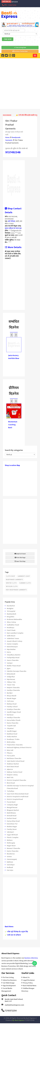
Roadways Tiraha (13, 739)
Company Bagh (12, 804)
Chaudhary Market (13, 654)
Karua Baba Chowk (13, 720)
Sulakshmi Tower (13, 638)
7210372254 (11, 1011)
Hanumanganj (12, 859)
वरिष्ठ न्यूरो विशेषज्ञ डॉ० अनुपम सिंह (17, 931)
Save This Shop (20, 561)
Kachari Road (11, 818)
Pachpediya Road (13, 657)
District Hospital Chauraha (16, 780)
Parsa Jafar (11, 755)
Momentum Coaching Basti (12, 424)
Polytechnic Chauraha (15, 744)
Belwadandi (11, 674)
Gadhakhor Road (13, 624)
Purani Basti (11, 802)
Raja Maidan (11, 649)
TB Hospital (11, 611)
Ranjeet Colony (12, 774)
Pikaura (9, 753)
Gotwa (9, 856)
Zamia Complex (12, 644)
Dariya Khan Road (13, 821)
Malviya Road (11, 704)
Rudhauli (10, 867)
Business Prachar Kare (21, 51)
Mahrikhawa (11, 813)
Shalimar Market (13, 763)
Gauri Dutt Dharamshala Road (17, 793)
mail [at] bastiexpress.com (14, 1005)
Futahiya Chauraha (13, 709)
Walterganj (11, 843)
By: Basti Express (18, 1020)
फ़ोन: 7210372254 (10, 5)
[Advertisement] (20, 83)
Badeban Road (12, 734)
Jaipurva (10, 769)
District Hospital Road (15, 799)
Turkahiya (10, 791)
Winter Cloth (11, 583)
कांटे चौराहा (11, 221)
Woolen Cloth (11, 586)
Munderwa (11, 853)
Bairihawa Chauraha (14, 758)
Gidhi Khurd (11, 635)
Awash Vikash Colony (14, 641)
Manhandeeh (11, 614)
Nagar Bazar (11, 845)
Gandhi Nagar (12, 731)
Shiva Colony (11, 622)
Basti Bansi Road (13, 766)
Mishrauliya (11, 742)
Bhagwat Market (13, 810)
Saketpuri (10, 832)
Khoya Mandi (11, 695)
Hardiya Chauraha (13, 690)
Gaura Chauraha (12, 660)
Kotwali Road (11, 815)
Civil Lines (10, 701)
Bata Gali (10, 750)
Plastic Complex (12, 837)
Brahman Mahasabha (14, 619)
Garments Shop (24, 576)
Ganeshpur (11, 864)
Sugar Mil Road (12, 834)
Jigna (8, 668)
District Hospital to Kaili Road (17, 796)
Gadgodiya (11, 676)
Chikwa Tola (11, 682)
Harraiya (10, 870)
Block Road (11, 783)
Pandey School (12, 706)
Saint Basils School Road (15, 761)
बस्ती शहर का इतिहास (14, 935)
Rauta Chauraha (12, 723)
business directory (31, 958)
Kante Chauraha (12, 851)
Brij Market (11, 605)
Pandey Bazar (12, 829)
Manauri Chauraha (13, 848)
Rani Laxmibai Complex (15, 633)
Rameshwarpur (12, 646)
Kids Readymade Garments (16, 589)
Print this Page (20, 557)
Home (7, 137)
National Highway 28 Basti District (19, 747)
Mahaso (10, 840)
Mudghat (10, 608)
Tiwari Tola (11, 684)
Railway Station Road (14, 772)
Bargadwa (10, 616)
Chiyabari (10, 728)
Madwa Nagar (12, 826)
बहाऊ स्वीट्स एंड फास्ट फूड (13, 228)
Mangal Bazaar (12, 807)
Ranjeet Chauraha (13, 687)
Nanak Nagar (11, 698)
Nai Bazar (10, 714)
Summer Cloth (25, 583)
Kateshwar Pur (12, 823)
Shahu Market (12, 736)
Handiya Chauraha (13, 717)
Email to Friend (21, 554)
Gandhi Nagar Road (14, 712)
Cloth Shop (10, 576)
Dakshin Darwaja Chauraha (16, 671)
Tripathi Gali (11, 725)
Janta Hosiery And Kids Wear (13, 357)
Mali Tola (10, 777)
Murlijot (10, 693)
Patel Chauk (11, 630)
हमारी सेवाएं (6, 1)
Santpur (10, 663)
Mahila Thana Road (13, 665)
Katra (9, 652)
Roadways (10, 627)
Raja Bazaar (11, 679)
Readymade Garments (14, 579)
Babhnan (10, 862)
